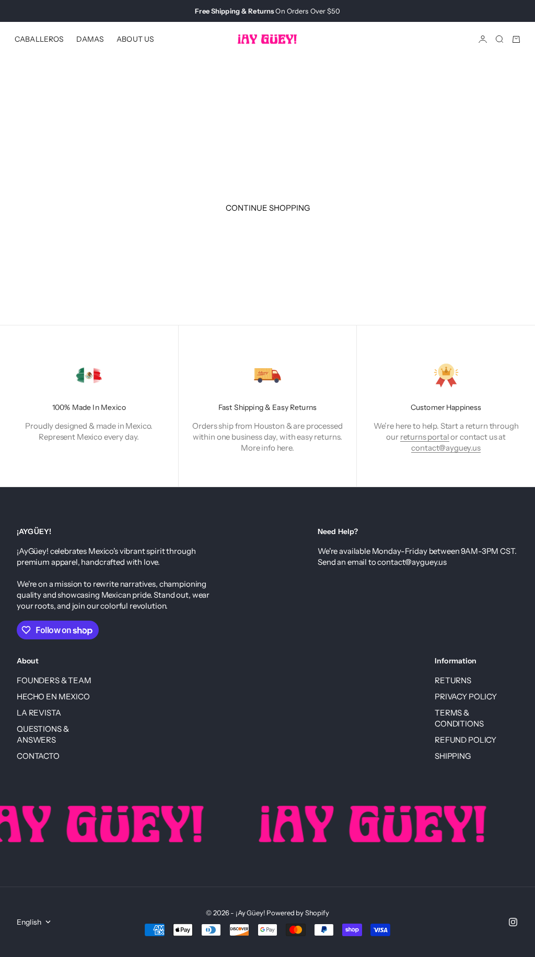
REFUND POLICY (465, 740)
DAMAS (90, 39)
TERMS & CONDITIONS (459, 718)
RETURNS (453, 680)
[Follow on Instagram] (513, 922)
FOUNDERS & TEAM (54, 680)
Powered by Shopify (297, 912)
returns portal (424, 437)
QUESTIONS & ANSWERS (42, 734)
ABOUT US (135, 39)
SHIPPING (453, 756)
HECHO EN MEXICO (53, 696)
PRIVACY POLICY (466, 696)
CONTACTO (38, 756)
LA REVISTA (39, 713)
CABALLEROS (39, 39)
